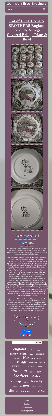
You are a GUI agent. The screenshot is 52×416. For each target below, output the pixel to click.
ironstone (25, 391)
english (15, 386)
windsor (11, 363)
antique (31, 350)
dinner (14, 390)
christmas (31, 366)
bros (41, 390)
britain (15, 365)
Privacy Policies (27, 407)
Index (27, 400)
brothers (21, 376)
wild (39, 386)
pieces (33, 358)
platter (24, 385)
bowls (42, 362)
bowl (33, 392)
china (23, 353)
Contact (27, 404)
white (40, 366)
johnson (20, 370)
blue (26, 357)
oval (39, 358)
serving (40, 353)
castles (33, 362)
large (39, 350)
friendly (37, 381)
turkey (14, 353)
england (19, 349)
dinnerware (17, 358)
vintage (16, 381)
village (22, 362)
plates (35, 376)
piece (26, 382)
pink (39, 371)
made (32, 371)
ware (31, 354)
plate (34, 386)
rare (23, 367)
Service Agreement (27, 411)
